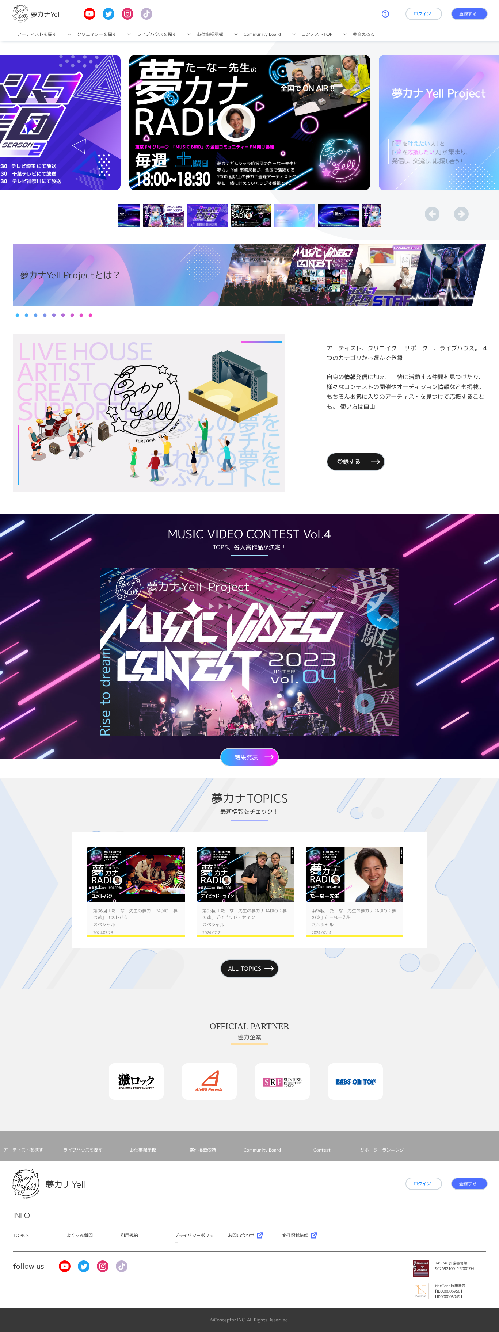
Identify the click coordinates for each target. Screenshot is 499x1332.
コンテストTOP (316, 34)
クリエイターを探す (97, 34)
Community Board (262, 34)
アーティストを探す (37, 34)
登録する (468, 14)
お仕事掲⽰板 (210, 34)
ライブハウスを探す (156, 34)
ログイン (422, 14)
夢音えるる (364, 34)
